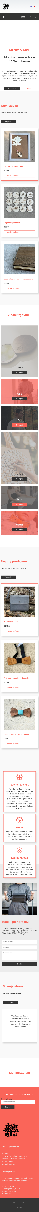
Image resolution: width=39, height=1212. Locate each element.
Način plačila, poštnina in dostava (14, 1156)
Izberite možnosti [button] (13, 176)
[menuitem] (31, 6)
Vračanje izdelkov (8, 1164)
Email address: (6, 1099)
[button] (3, 16)
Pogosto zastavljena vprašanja (13, 1159)
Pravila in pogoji (8, 1161)
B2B (3, 1167)
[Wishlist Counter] (30, 17)
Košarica (5, 1154)
